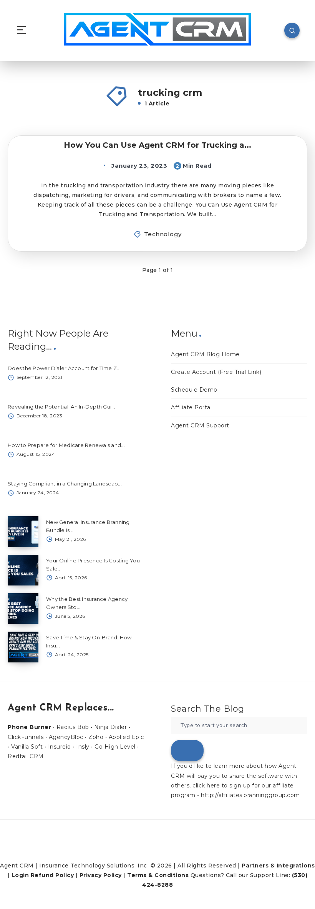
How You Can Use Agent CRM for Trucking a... (157, 145)
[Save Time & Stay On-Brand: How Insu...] (23, 647)
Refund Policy (52, 875)
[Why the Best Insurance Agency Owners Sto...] (23, 608)
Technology (163, 234)
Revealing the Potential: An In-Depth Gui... (61, 407)
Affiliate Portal (191, 407)
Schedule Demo (194, 389)
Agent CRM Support (200, 425)
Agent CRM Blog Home (205, 354)
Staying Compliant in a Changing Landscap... (65, 483)
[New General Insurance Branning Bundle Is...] (23, 531)
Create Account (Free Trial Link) (216, 372)
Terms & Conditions (158, 875)
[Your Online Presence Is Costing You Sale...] (23, 570)
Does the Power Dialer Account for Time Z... (64, 368)
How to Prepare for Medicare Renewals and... (66, 445)
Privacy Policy (101, 875)
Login (20, 875)
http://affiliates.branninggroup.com (250, 795)
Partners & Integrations (278, 865)
